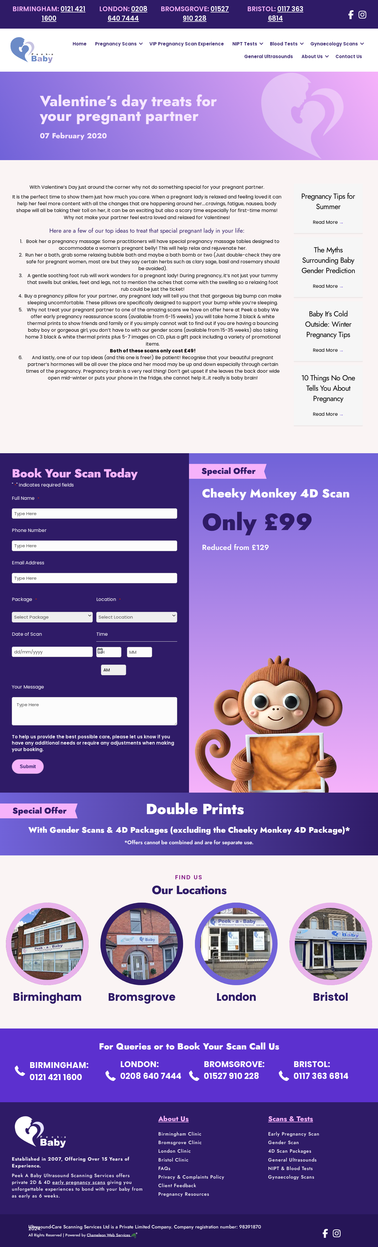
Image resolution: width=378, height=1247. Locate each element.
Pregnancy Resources (183, 1194)
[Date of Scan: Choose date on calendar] (99, 650)
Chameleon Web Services (108, 1235)
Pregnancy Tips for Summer (328, 201)
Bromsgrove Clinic (180, 1142)
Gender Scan (283, 1142)
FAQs (164, 1168)
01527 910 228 (206, 13)
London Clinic (174, 1151)
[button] (141, 43)
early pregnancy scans (78, 1182)
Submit (28, 766)
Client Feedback (177, 1185)
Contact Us (348, 56)
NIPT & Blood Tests (290, 1168)
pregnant (181, 196)
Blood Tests (284, 44)
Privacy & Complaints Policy (191, 1177)
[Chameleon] (133, 1235)
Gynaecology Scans (334, 44)
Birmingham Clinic (180, 1134)
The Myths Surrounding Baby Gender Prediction (328, 260)
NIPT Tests (244, 44)
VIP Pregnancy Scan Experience (186, 44)
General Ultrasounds (268, 56)
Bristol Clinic (174, 1159)
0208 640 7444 (127, 13)
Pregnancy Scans (116, 44)
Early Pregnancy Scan (294, 1134)
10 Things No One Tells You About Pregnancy (328, 388)
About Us (312, 56)
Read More (328, 222)
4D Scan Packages (290, 1151)
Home (80, 44)
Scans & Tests (290, 1119)
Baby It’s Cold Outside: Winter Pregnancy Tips (328, 324)
